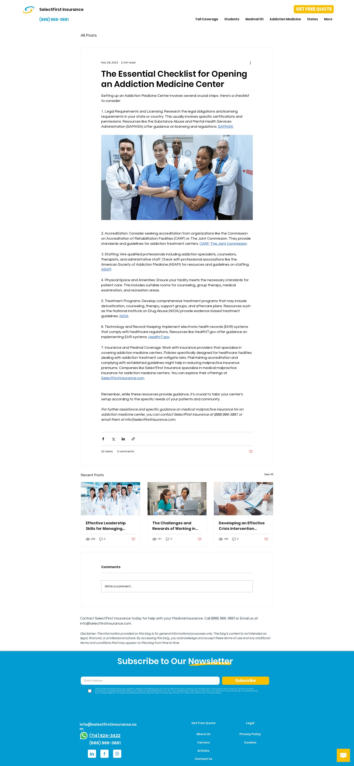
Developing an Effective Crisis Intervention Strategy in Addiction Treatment (242, 525)
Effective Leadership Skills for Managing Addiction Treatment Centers (106, 525)
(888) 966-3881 (54, 19)
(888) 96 (217, 618)
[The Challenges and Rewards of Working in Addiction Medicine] (177, 498)
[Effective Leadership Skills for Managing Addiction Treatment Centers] (110, 498)
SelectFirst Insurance (113, 618)
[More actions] (250, 62)
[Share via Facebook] (103, 439)
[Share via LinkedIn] (123, 439)
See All (268, 474)
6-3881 (230, 618)
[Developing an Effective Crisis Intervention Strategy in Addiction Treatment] (243, 498)
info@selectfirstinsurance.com (105, 623)
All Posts (89, 35)
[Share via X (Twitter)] (113, 439)
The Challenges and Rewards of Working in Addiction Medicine (173, 525)
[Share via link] (133, 439)
